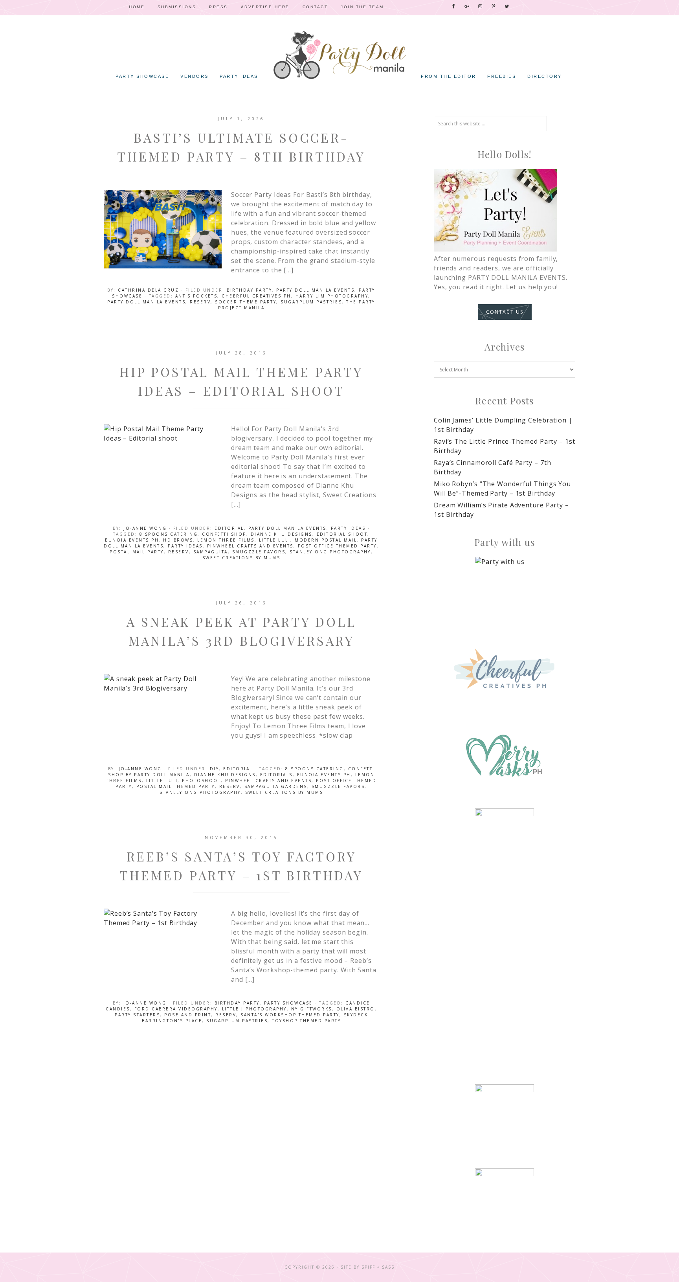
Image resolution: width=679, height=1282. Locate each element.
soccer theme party (245, 302)
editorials (276, 774)
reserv (200, 302)
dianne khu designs (281, 534)
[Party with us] (504, 586)
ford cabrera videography (176, 1009)
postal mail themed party (175, 786)
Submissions (177, 7)
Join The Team (362, 7)
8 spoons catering (168, 534)
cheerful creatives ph (256, 296)
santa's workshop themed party (290, 1015)
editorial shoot (342, 534)
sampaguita (210, 552)
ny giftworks (311, 1009)
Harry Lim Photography (332, 296)
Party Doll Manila (339, 55)
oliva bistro (355, 1009)
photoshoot (201, 780)
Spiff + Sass (378, 1267)
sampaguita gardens (275, 786)
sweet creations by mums (241, 557)
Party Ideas (348, 528)
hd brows (178, 540)
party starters (137, 1015)
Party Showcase (288, 1003)
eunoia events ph (132, 540)
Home (137, 7)
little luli (275, 540)
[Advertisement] (504, 948)
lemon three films (226, 540)
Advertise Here (265, 7)
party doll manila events (146, 302)
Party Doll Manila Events (315, 290)
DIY (214, 768)
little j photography (254, 1009)
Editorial (229, 528)
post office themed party (337, 546)
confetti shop (224, 534)
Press (218, 7)
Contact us (504, 312)
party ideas (185, 546)
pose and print (187, 1015)
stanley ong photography (330, 552)
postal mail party (137, 552)
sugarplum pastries (311, 302)
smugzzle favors (259, 552)
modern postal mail (326, 540)
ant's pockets (196, 296)
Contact (315, 7)
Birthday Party (249, 290)
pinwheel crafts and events (250, 546)
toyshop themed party (306, 1020)
